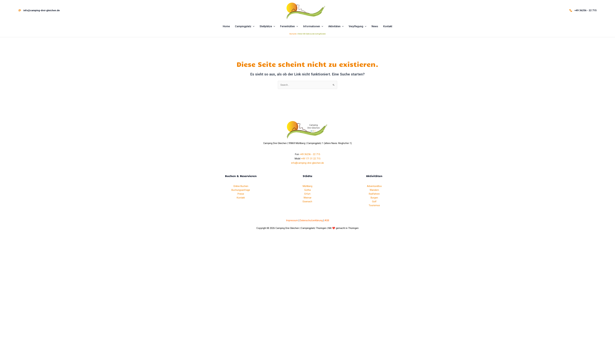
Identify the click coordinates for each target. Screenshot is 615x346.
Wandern (374, 190)
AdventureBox (374, 186)
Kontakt (241, 197)
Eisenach (307, 201)
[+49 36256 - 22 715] (583, 10)
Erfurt (307, 193)
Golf (374, 201)
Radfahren (374, 193)
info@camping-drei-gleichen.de (307, 162)
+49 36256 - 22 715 (310, 154)
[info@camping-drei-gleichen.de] (39, 10)
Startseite (292, 34)
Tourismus (374, 205)
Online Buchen (240, 186)
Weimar (307, 197)
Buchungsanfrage (240, 190)
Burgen (374, 197)
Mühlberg (307, 186)
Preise (241, 193)
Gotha (307, 190)
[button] (252, 26)
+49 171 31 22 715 (310, 158)
